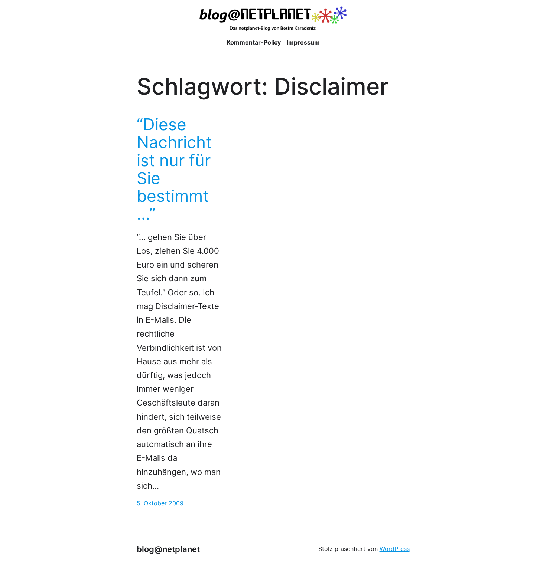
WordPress (395, 548)
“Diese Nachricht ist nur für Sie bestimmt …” (174, 169)
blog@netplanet (168, 549)
